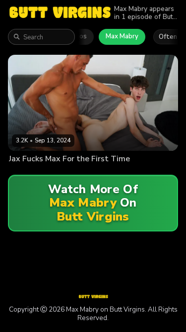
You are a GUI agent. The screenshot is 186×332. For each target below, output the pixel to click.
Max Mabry (122, 36)
